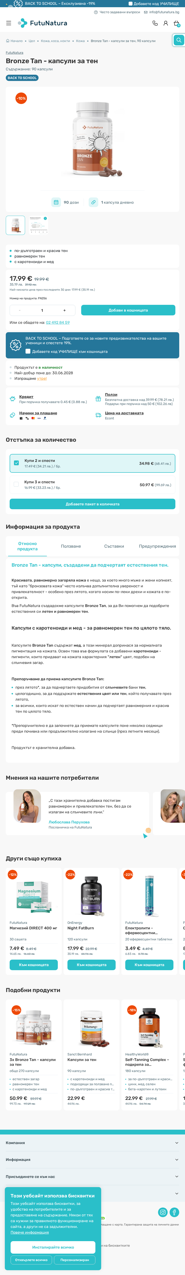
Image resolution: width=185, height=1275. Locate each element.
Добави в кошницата (128, 310)
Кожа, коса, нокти (55, 41)
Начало (17, 41)
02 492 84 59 (58, 322)
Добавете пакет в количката (92, 504)
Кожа (80, 41)
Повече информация (30, 1232)
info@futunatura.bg (164, 12)
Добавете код (156, 3)
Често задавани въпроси (120, 12)
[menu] (10, 23)
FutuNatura (14, 53)
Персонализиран (74, 1260)
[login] (166, 23)
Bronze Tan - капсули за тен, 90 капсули (123, 41)
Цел (32, 41)
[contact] (155, 23)
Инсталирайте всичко (53, 1247)
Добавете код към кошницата (70, 351)
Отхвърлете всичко (31, 1260)
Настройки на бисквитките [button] (107, 1246)
